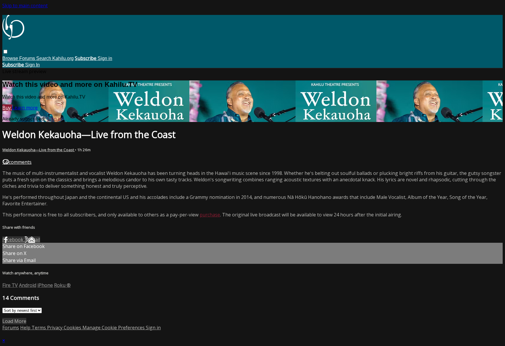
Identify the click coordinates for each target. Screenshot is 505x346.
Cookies (73, 327)
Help (26, 327)
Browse (10, 58)
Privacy (55, 327)
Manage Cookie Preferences (114, 327)
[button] (5, 52)
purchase (210, 214)
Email (34, 239)
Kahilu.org (63, 58)
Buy (7, 107)
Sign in (105, 58)
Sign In (32, 64)
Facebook (13, 239)
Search (44, 58)
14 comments (17, 162)
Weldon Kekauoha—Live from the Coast (38, 149)
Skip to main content (25, 5)
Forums (27, 58)
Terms (39, 327)
